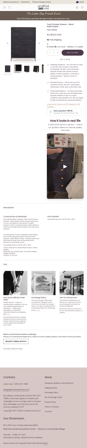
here (8, 314)
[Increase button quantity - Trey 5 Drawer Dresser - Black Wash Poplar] (57, 53)
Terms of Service (52, 407)
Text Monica (25, 2)
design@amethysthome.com (16, 389)
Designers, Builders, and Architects (59, 383)
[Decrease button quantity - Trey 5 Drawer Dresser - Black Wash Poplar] (49, 53)
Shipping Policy (51, 388)
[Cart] (82, 7)
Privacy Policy (50, 402)
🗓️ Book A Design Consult (41, 2)
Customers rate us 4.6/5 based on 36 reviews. (63, 105)
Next (39, 43)
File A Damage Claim (53, 397)
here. (45, 443)
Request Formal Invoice (16, 341)
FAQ (5, 264)
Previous (7, 43)
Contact (48, 411)
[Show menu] (4, 7)
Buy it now (65, 59)
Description (8, 207)
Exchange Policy (51, 392)
